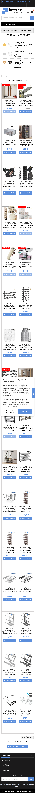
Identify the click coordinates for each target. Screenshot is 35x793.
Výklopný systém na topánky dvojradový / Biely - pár (20, 44)
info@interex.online (24, 1)
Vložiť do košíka (9, 111)
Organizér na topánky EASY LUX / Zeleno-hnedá (26, 101)
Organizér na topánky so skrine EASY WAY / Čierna (26, 183)
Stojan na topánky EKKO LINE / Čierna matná (9, 467)
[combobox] (17, 18)
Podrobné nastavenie (10, 411)
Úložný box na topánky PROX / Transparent (9, 142)
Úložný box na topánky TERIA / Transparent (25, 264)
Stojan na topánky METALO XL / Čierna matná (9, 427)
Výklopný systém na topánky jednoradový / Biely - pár (20, 53)
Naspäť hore (27, 737)
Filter (33, 392)
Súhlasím (25, 411)
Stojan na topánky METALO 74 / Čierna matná (25, 467)
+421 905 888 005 (9, 1)
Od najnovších (11, 76)
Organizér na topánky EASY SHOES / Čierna (19, 62)
